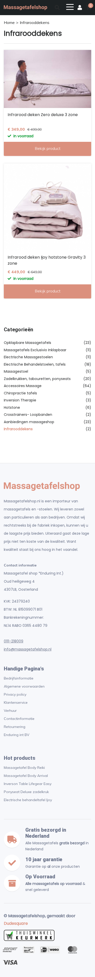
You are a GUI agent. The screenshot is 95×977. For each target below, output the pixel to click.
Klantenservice (16, 702)
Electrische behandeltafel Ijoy (28, 800)
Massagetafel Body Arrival (26, 775)
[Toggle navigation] (70, 6)
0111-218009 (13, 641)
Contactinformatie (19, 718)
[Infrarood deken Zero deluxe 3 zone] (47, 79)
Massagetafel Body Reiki (24, 767)
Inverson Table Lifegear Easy (27, 783)
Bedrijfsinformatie (18, 678)
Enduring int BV (16, 734)
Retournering (14, 726)
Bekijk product (48, 148)
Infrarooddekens (34, 22)
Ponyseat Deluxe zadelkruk (26, 792)
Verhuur (10, 710)
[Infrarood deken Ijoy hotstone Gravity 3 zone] (47, 207)
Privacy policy (15, 694)
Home (9, 22)
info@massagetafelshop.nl (27, 649)
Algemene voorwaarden (24, 686)
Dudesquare (16, 923)
